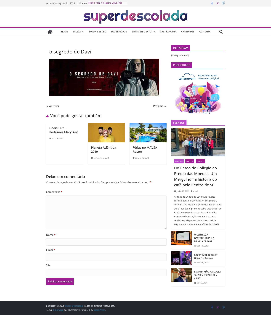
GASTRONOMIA (168, 31)
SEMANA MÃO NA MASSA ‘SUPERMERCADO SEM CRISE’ (207, 275)
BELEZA (77, 31)
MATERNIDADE (119, 31)
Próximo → (160, 106)
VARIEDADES (187, 31)
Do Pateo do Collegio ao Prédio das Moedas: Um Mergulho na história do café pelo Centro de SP (195, 176)
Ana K (195, 191)
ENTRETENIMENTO (141, 31)
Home (64, 31)
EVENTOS (178, 161)
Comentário (54, 192)
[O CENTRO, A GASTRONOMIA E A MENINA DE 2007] (181, 240)
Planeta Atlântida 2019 (103, 149)
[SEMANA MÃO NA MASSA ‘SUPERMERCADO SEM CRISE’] (181, 277)
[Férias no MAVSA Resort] (148, 125)
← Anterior (52, 106)
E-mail (50, 250)
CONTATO (204, 31)
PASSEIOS (200, 161)
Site (48, 265)
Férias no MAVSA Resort (145, 149)
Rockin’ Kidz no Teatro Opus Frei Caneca (206, 256)
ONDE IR (189, 161)
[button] (82, 31)
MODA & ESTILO (97, 31)
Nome (51, 235)
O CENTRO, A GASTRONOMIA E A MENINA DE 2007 (204, 238)
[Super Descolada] (50, 32)
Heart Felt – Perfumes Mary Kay (63, 130)
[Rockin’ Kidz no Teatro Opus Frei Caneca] (181, 258)
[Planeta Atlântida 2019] (106, 125)
